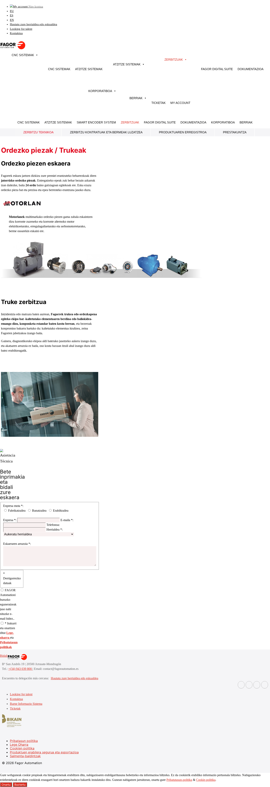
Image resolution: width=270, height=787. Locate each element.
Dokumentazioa (250, 69)
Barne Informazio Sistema (26, 703)
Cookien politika (22, 748)
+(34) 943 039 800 (20, 668)
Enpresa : (9, 520)
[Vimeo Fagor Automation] (256, 684)
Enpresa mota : (13, 505)
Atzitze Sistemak (89, 69)
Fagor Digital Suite (217, 69)
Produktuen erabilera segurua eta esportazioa (44, 752)
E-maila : (66, 520)
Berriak (136, 98)
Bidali (4, 655)
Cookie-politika (205, 779)
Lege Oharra (19, 745)
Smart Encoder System (96, 122)
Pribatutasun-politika (179, 779)
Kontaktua (16, 33)
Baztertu (19, 784)
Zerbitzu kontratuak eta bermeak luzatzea (106, 132)
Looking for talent (21, 28)
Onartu (6, 784)
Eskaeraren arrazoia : (17, 543)
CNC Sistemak (23, 55)
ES (11, 15)
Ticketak (158, 102)
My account (180, 102)
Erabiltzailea (60, 510)
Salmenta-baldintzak (25, 756)
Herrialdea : (54, 529)
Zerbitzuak (173, 59)
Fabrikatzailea (16, 510)
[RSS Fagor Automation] (264, 684)
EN (12, 20)
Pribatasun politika (24, 741)
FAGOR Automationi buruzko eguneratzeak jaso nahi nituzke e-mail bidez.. (8, 604)
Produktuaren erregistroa (183, 132)
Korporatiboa (100, 91)
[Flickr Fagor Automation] (241, 684)
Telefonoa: (53, 524)
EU (12, 11)
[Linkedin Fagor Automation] (249, 684)
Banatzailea (39, 510)
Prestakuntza (234, 132)
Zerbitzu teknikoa (38, 132)
